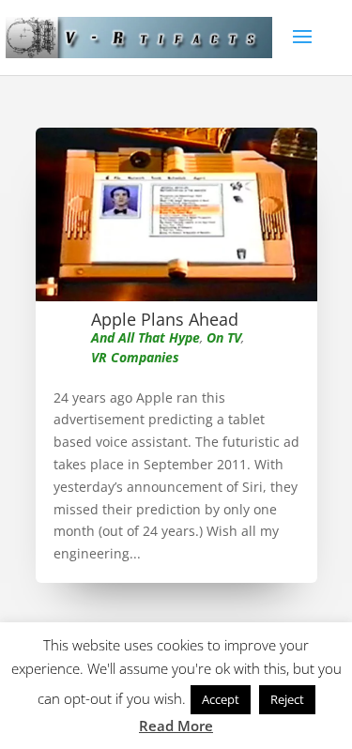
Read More (176, 725)
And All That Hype (145, 337)
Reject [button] (287, 699)
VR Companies (135, 357)
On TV (224, 337)
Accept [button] (220, 699)
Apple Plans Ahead (164, 319)
